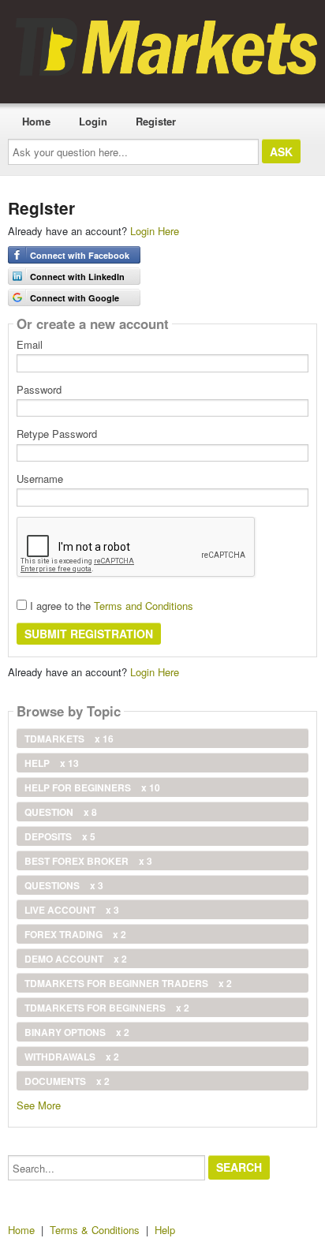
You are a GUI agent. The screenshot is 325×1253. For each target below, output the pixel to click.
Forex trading (75, 934)
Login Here (154, 230)
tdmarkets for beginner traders (128, 983)
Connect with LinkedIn (77, 276)
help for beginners (92, 787)
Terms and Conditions (143, 605)
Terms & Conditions (95, 1229)
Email (30, 345)
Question (60, 812)
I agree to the (110, 606)
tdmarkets (69, 738)
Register (156, 121)
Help (51, 763)
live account (71, 910)
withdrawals (71, 1056)
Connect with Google (74, 298)
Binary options (76, 1032)
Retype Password (57, 434)
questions (63, 885)
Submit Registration (88, 633)
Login (93, 121)
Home (36, 121)
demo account (75, 959)
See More (39, 1104)
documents (67, 1081)
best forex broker (88, 861)
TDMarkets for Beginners (106, 1008)
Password (39, 390)
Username (40, 479)
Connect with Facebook (79, 255)
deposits (59, 836)
